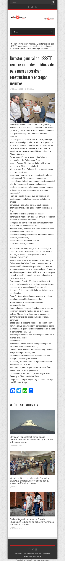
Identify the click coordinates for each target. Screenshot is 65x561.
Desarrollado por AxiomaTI (32, 556)
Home (16, 44)
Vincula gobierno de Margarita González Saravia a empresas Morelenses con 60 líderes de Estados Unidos (29, 481)
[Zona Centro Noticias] (32, 18)
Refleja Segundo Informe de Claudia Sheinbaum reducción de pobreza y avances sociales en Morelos (32, 522)
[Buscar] (53, 2)
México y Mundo (27, 44)
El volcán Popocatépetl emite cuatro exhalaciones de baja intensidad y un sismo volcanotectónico (31, 439)
